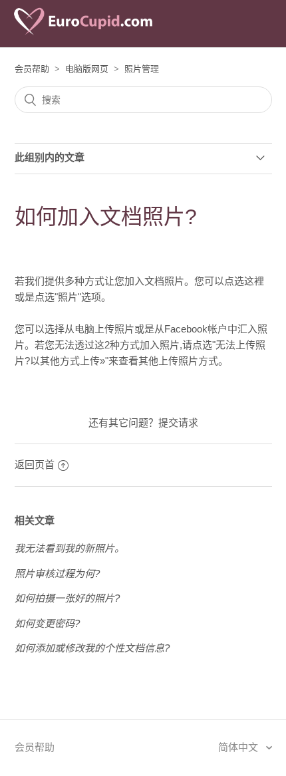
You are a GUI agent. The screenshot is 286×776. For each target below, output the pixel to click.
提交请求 (178, 422)
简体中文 (239, 747)
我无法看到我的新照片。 (69, 548)
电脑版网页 (86, 69)
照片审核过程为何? (57, 573)
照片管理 (141, 69)
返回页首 (35, 464)
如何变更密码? (47, 623)
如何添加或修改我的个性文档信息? (92, 648)
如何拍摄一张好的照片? (67, 598)
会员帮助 (32, 69)
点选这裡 (244, 281)
